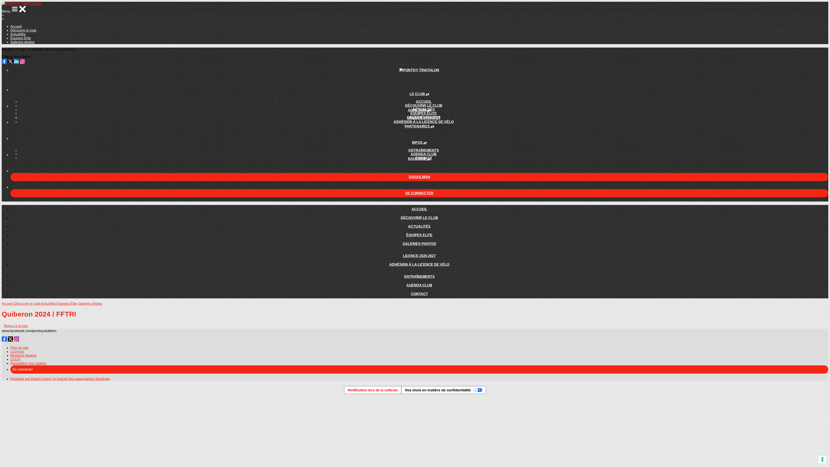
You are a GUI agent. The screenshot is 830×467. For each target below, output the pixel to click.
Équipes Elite (20, 38)
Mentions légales (23, 355)
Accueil (16, 26)
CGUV (15, 359)
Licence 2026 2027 (423, 118)
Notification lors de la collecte (373, 390)
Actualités (18, 34)
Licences (17, 351)
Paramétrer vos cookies (28, 363)
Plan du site (19, 348)
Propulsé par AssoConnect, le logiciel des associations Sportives (60, 379)
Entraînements (424, 150)
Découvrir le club (23, 30)
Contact (419, 294)
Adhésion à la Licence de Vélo (424, 122)
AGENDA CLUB (424, 154)
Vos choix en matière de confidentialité (438, 390)
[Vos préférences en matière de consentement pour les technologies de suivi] (822, 459)
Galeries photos (22, 42)
